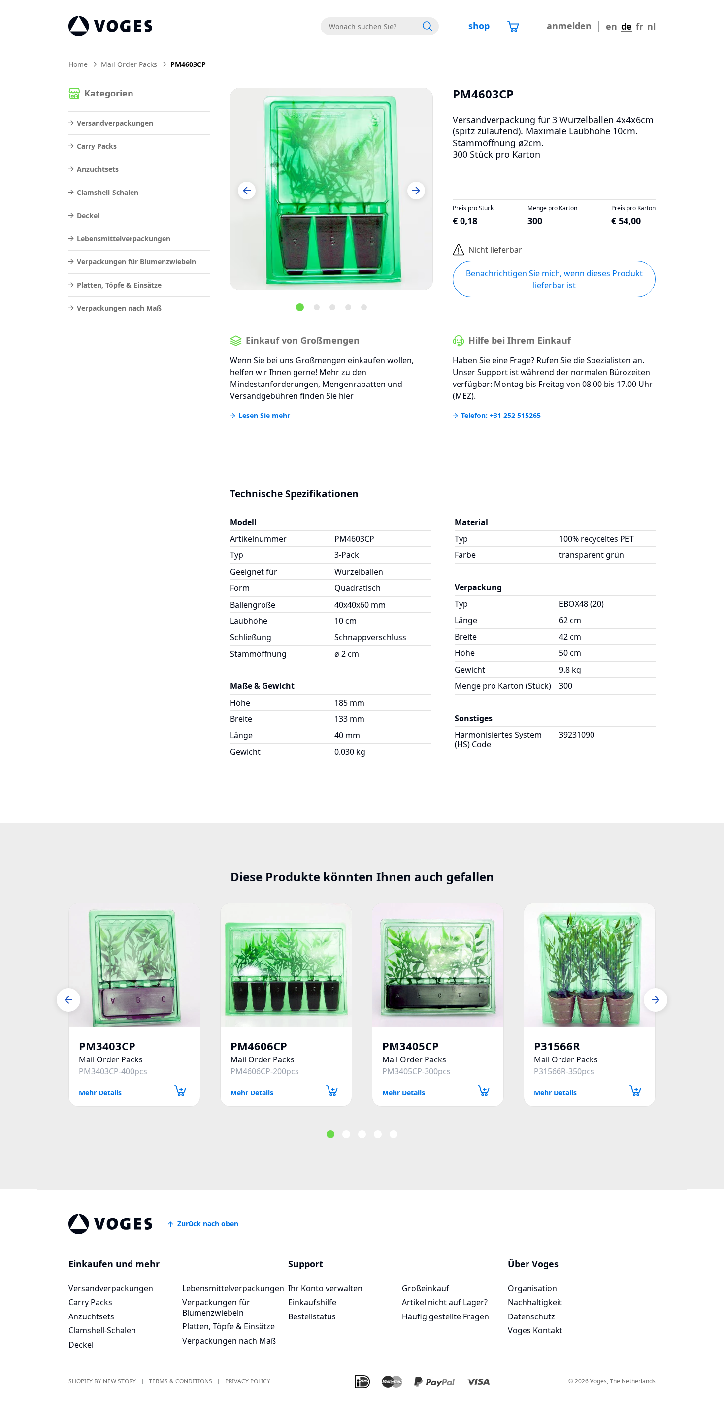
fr (639, 26)
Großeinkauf (425, 1288)
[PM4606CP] (286, 965)
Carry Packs (97, 146)
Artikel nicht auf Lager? (445, 1302)
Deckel (88, 215)
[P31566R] (589, 965)
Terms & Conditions (180, 1381)
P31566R (557, 1046)
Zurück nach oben (207, 1223)
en (611, 26)
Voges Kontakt (535, 1330)
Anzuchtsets (98, 169)
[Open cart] (513, 26)
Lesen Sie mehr (264, 415)
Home (78, 64)
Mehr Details (100, 1092)
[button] (247, 190)
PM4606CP (258, 1046)
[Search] (427, 26)
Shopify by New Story (102, 1381)
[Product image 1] (331, 189)
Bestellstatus (312, 1316)
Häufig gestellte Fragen (445, 1316)
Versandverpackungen (115, 123)
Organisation (532, 1288)
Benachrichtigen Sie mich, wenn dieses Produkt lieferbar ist (554, 279)
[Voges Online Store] (110, 26)
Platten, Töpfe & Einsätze (119, 284)
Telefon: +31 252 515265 (501, 415)
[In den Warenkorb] (180, 1090)
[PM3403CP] (134, 965)
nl (651, 26)
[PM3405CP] (437, 965)
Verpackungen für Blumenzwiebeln (136, 261)
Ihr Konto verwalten (325, 1288)
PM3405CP (410, 1046)
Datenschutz (531, 1316)
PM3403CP (107, 1046)
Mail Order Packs (129, 64)
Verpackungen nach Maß (119, 308)
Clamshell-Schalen (107, 192)
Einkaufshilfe (312, 1302)
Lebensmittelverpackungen (123, 238)
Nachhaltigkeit (535, 1302)
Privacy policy (247, 1381)
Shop (479, 26)
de (626, 26)
